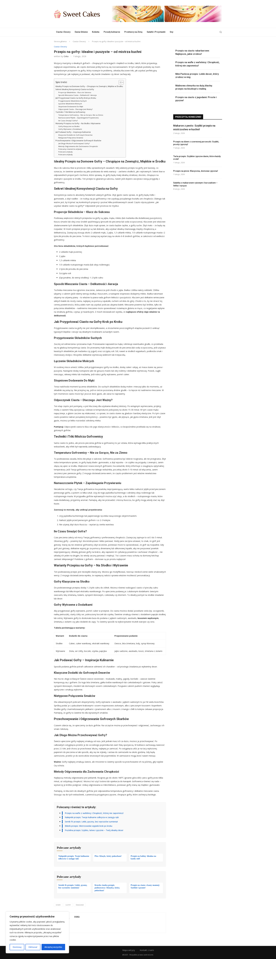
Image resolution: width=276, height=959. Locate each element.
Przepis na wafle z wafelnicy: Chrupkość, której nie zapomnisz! (94, 813)
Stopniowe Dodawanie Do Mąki (70, 106)
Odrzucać (32, 947)
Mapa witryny (128, 950)
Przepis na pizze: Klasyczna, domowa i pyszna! (195, 171)
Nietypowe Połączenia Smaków (70, 138)
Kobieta (95, 32)
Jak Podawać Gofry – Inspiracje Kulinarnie (73, 132)
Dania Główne (81, 32)
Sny (171, 32)
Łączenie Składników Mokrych (70, 104)
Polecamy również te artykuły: (70, 149)
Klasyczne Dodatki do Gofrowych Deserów (75, 135)
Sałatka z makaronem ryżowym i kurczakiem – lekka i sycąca (195, 184)
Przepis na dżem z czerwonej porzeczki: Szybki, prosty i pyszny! (196, 143)
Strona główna (60, 41)
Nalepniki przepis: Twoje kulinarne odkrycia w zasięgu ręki (92, 817)
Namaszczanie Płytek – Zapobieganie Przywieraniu (78, 118)
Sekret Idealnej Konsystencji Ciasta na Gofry (74, 89)
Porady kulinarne (112, 32)
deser (58, 905)
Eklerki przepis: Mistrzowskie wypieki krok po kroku (88, 826)
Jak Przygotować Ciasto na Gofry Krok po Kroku (75, 98)
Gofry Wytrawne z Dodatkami (70, 129)
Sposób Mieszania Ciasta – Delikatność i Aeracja (77, 95)
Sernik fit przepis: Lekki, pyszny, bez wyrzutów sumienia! (91, 821)
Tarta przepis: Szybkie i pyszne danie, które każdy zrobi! (197, 157)
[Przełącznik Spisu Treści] (119, 82)
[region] (37, 932)
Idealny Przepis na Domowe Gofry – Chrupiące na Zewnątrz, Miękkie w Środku (89, 86)
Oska (66, 56)
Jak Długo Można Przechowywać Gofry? (74, 143)
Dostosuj (17, 947)
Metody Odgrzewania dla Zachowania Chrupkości (78, 146)
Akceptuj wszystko (53, 947)
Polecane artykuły (65, 152)
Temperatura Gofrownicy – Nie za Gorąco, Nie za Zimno (80, 115)
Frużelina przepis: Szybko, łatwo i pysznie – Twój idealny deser (94, 830)
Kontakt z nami (147, 950)
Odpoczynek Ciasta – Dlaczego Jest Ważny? (75, 109)
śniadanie (80, 905)
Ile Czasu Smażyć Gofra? (68, 120)
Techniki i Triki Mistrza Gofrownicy (70, 112)
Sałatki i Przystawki (156, 32)
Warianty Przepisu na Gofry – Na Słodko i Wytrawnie (77, 123)
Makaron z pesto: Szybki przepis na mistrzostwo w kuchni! (194, 127)
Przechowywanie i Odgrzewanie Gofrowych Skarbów (78, 140)
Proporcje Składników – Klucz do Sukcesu (74, 92)
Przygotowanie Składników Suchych (72, 101)
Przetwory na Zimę (133, 32)
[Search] (220, 32)
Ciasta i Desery (63, 32)
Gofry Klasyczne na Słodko (69, 126)
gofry (68, 905)
